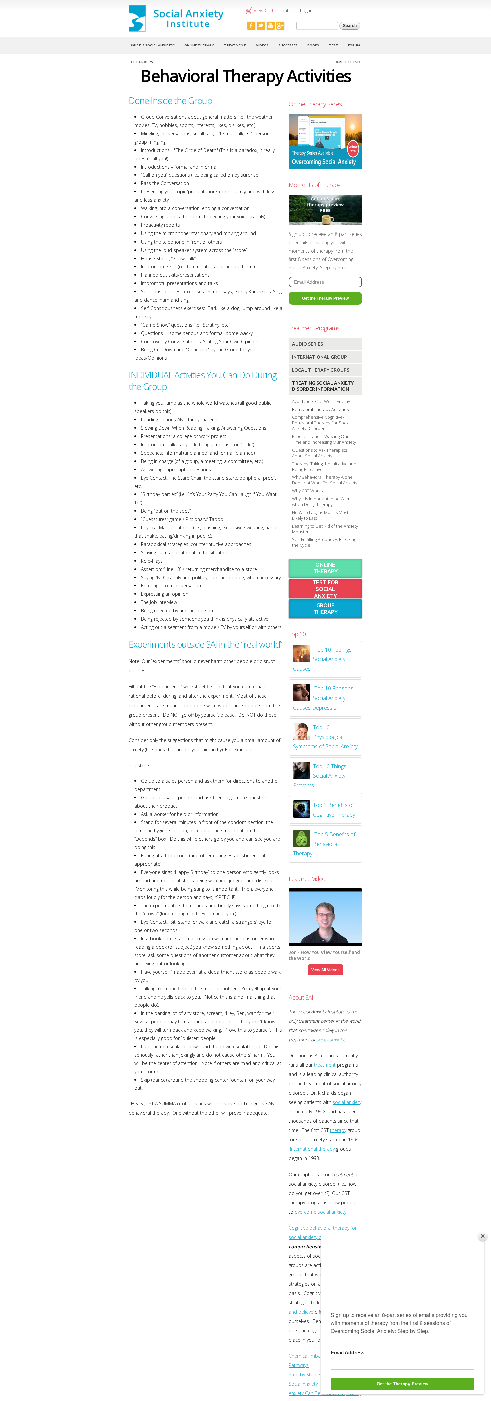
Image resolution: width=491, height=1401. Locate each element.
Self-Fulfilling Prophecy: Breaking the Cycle (324, 542)
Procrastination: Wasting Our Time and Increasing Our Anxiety (324, 439)
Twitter (261, 26)
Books (313, 45)
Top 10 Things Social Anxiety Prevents (319, 776)
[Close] (483, 1236)
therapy (338, 1130)
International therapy (312, 1149)
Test (333, 45)
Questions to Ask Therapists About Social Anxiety (319, 453)
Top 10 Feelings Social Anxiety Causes (322, 659)
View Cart (264, 10)
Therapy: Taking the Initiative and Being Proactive (324, 466)
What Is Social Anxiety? (153, 45)
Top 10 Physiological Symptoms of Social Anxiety (325, 737)
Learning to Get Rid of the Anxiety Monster (325, 529)
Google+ (280, 26)
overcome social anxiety (320, 1212)
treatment (325, 1065)
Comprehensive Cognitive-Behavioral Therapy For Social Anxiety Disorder (321, 422)
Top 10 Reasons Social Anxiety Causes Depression (323, 698)
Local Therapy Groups (320, 370)
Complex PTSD (346, 62)
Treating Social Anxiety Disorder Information (323, 386)
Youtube (271, 26)
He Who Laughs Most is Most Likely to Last (320, 515)
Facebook (251, 26)
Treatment (235, 45)
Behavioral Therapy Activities (320, 409)
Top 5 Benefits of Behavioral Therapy (324, 844)
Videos (262, 45)
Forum (354, 45)
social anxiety (330, 1039)
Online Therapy (199, 45)
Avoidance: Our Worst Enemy (321, 401)
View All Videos (325, 970)
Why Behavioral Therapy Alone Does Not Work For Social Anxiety (324, 480)
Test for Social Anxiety (325, 589)
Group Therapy (325, 608)
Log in (306, 10)
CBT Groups (142, 62)
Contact (286, 10)
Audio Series (307, 344)
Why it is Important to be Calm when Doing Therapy (321, 501)
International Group (319, 357)
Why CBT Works (307, 491)
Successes (288, 45)
